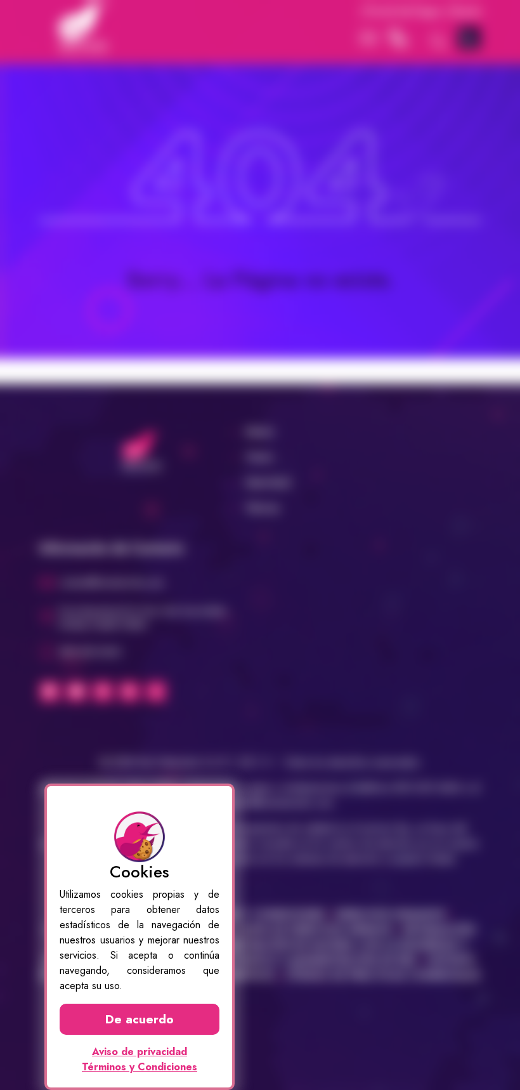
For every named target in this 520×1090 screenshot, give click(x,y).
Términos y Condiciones (139, 1067)
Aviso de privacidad (139, 1051)
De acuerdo (139, 1019)
